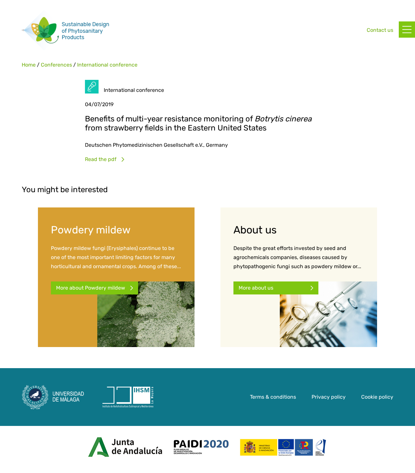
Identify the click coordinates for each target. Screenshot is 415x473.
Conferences (56, 65)
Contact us (380, 30)
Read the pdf (100, 159)
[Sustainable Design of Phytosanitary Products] (65, 30)
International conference (107, 65)
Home (29, 65)
